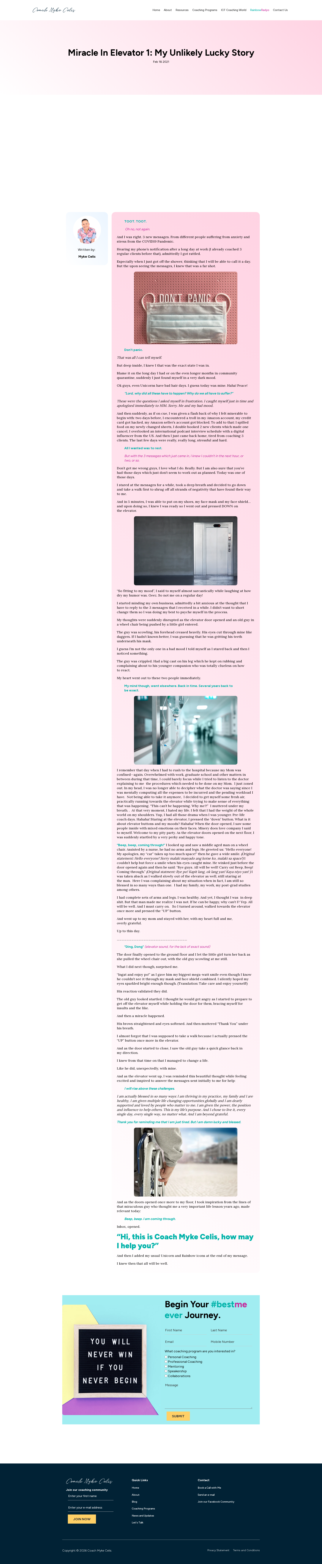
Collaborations (179, 1376)
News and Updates (143, 1515)
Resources (182, 10)
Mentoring (176, 1366)
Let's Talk (137, 1522)
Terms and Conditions (246, 1550)
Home (156, 10)
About (168, 10)
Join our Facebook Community (216, 1501)
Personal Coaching (182, 1357)
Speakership (177, 1371)
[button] (178, 1416)
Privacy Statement (218, 1550)
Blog (134, 1501)
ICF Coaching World (233, 10)
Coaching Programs (204, 10)
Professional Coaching (185, 1362)
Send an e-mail (206, 1494)
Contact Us (280, 10)
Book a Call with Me (209, 1487)
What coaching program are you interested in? (200, 1351)
